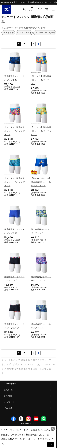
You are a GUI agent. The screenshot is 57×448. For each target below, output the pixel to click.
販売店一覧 (8, 390)
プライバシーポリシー (26, 439)
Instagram (28, 418)
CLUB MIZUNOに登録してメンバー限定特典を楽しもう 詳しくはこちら (28, 2)
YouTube (36, 418)
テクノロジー (9, 396)
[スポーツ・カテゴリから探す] (53, 9)
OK (50, 444)
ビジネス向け (9, 408)
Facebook (13, 418)
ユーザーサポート (11, 384)
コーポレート (9, 402)
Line (43, 418)
